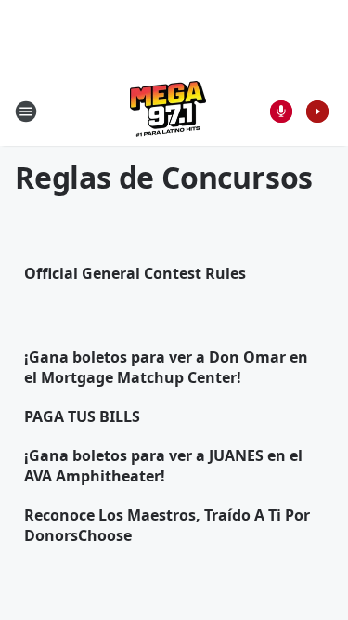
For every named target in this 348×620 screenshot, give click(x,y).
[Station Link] (168, 111)
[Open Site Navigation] (26, 111)
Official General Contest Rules (135, 273)
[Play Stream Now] (317, 111)
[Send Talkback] (281, 111)
